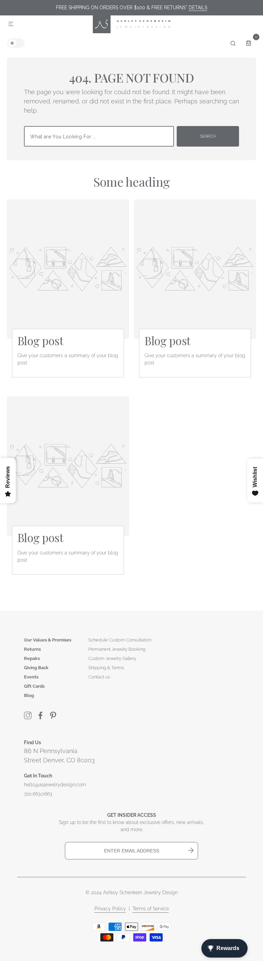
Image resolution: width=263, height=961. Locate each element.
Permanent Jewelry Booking (117, 649)
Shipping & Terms (106, 667)
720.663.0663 (38, 794)
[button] (10, 24)
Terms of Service (151, 908)
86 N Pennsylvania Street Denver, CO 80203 (59, 755)
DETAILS (198, 7)
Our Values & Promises (47, 639)
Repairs (32, 658)
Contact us (99, 676)
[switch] (16, 43)
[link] (68, 269)
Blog (29, 695)
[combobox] (99, 136)
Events (31, 676)
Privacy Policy (110, 908)
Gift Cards (34, 686)
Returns (32, 649)
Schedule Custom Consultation (119, 639)
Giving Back (36, 667)
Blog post (40, 340)
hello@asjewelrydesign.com (55, 784)
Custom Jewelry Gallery (112, 658)
